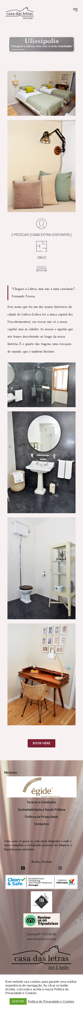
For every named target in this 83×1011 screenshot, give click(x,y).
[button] (41, 743)
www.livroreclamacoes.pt (41, 939)
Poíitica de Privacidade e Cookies (51, 1001)
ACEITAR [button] (18, 1001)
